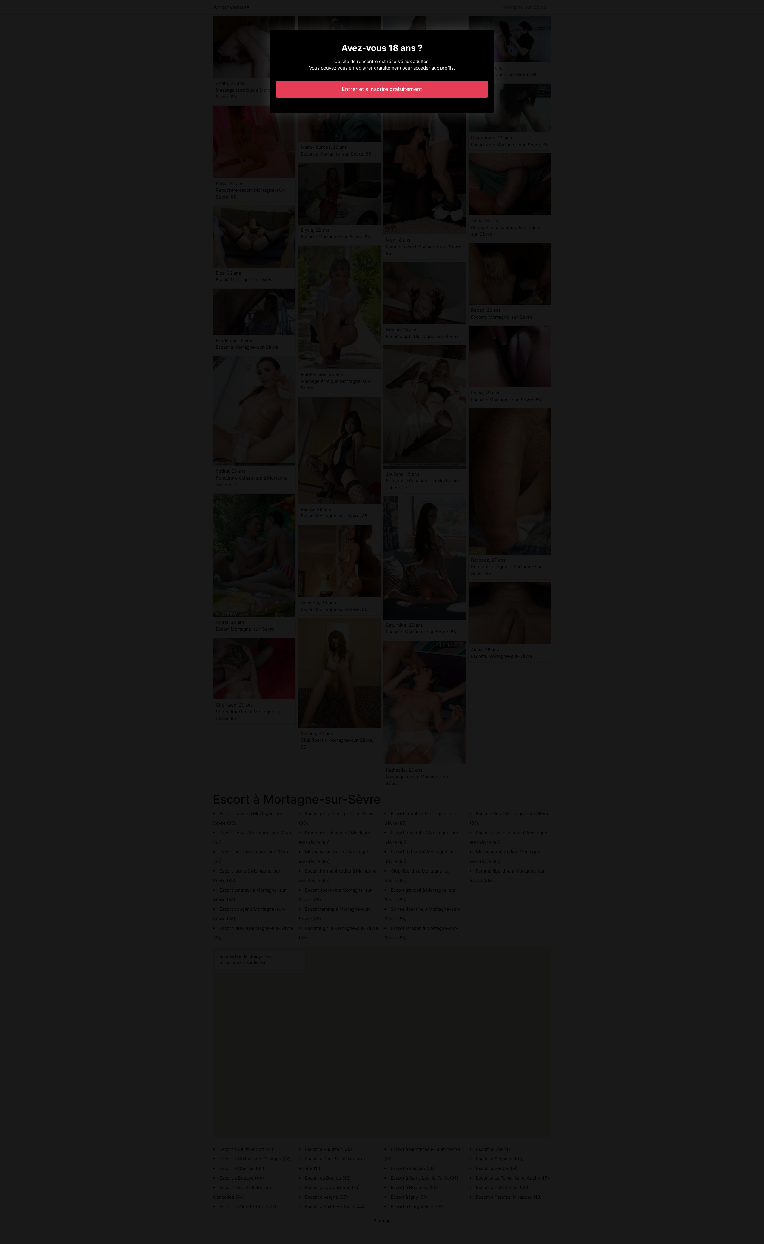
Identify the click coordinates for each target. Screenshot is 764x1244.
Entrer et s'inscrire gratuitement (382, 89)
